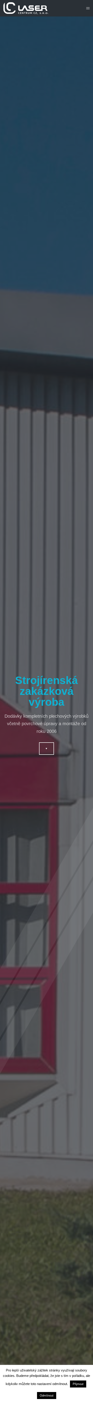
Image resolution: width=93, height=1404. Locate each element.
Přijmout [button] (78, 1384)
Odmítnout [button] (46, 1395)
